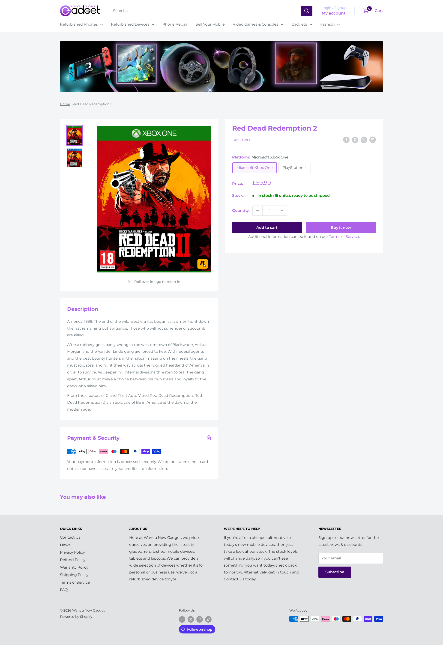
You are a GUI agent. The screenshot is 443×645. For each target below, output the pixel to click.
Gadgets (299, 24)
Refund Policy (73, 560)
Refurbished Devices (130, 24)
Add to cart (267, 227)
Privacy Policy (72, 552)
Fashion (327, 24)
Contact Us (70, 537)
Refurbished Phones (79, 24)
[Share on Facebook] (346, 139)
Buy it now (341, 227)
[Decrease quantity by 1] (257, 210)
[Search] (306, 11)
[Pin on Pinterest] (355, 139)
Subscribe (334, 572)
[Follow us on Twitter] (191, 619)
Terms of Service (344, 236)
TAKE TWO (241, 140)
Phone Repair (175, 24)
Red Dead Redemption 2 (92, 104)
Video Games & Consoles (255, 24)
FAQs (64, 590)
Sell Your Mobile (210, 24)
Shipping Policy (74, 575)
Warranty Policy (74, 567)
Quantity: (241, 210)
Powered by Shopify (76, 617)
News (65, 545)
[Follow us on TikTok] (208, 619)
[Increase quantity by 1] (282, 210)
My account (333, 13)
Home (65, 104)
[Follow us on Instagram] (199, 619)
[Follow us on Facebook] (182, 619)
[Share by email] (372, 139)
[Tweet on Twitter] (364, 139)
